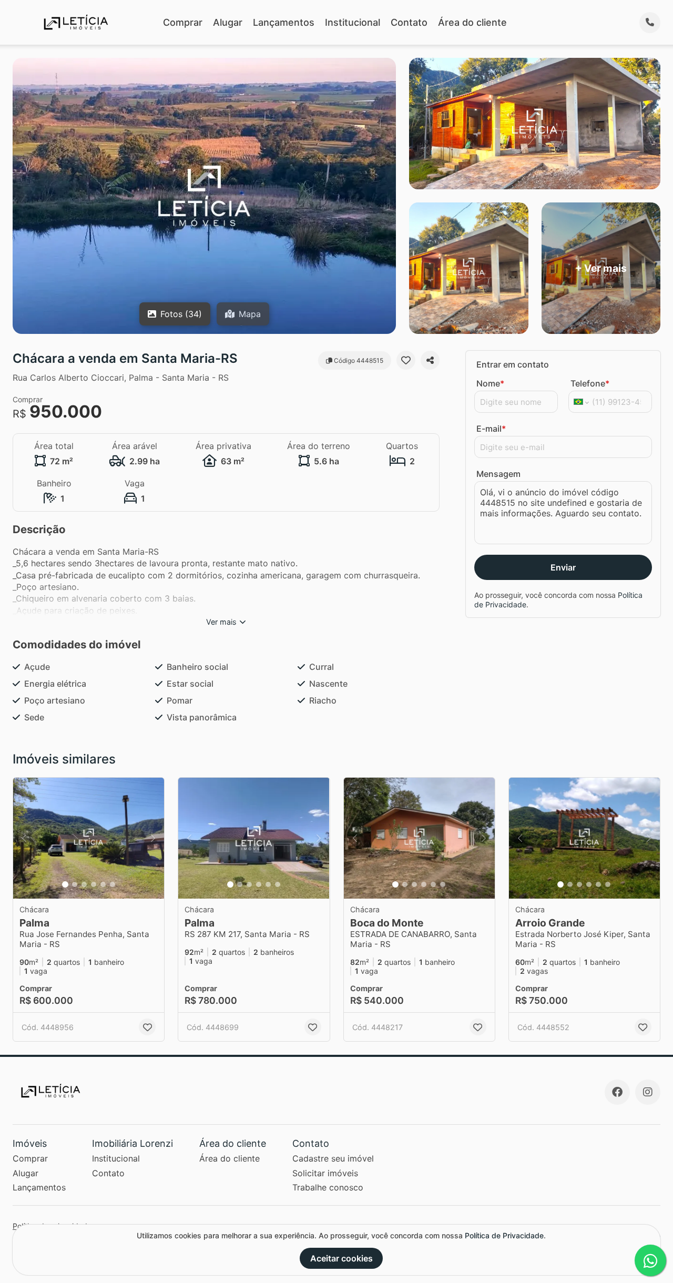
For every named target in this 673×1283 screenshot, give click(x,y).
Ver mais (221, 621)
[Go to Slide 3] (84, 884)
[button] (88, 838)
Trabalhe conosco (327, 1187)
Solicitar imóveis (325, 1173)
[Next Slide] (153, 838)
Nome (490, 383)
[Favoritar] (405, 360)
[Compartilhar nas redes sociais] (430, 360)
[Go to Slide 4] (93, 884)
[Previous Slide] (24, 838)
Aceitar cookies (341, 1258)
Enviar (563, 567)
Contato (409, 22)
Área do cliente (472, 22)
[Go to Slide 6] (112, 884)
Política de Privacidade (504, 1235)
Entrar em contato (512, 364)
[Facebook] (617, 1092)
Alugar (227, 22)
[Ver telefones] (649, 22)
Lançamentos (283, 22)
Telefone (589, 383)
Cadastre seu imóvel (333, 1158)
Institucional (352, 22)
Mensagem (498, 474)
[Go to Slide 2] (74, 884)
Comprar (182, 22)
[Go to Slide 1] (65, 884)
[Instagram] (647, 1092)
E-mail (491, 428)
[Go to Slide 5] (103, 884)
